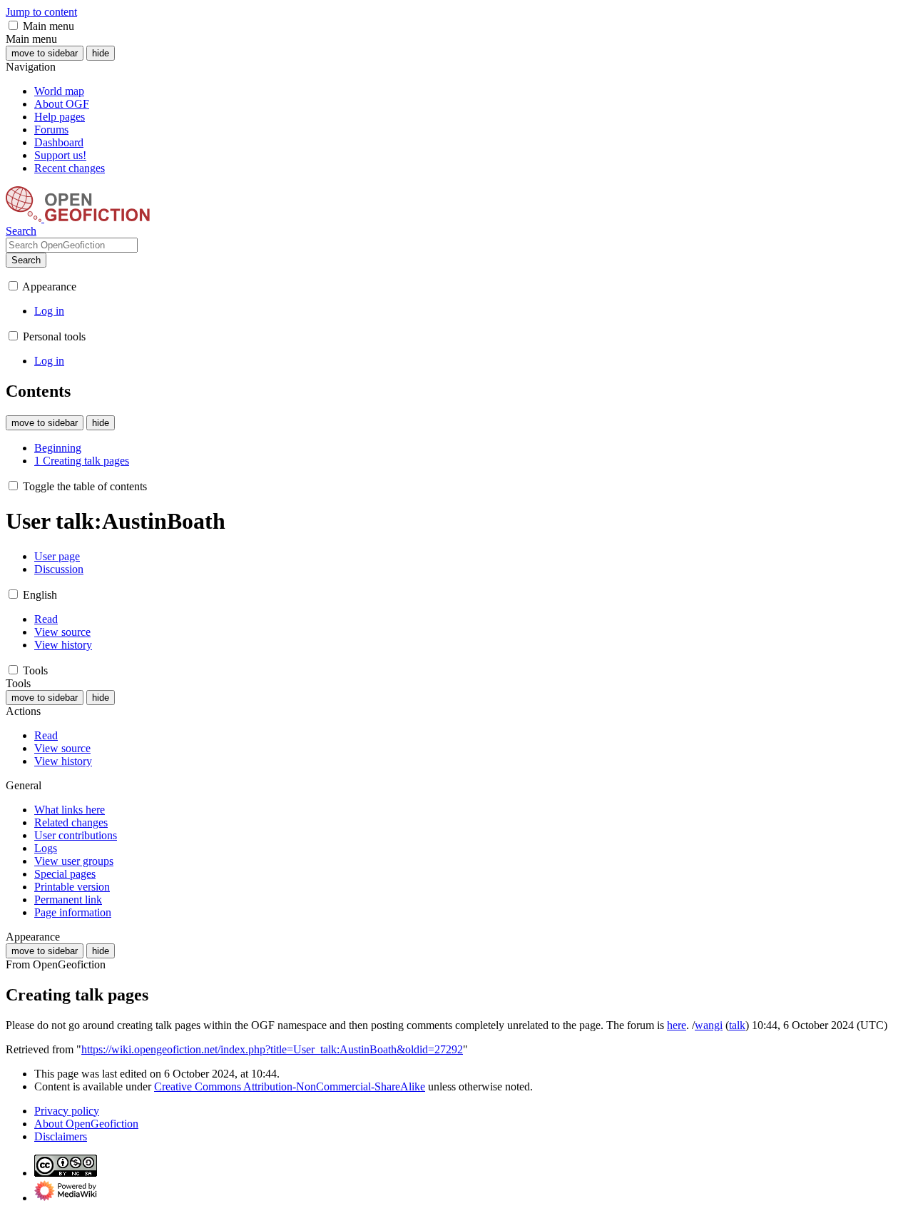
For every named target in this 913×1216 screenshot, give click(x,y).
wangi (709, 1025)
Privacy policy (66, 1111)
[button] (13, 25)
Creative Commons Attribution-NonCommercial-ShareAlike (289, 1086)
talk (737, 1025)
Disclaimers (60, 1136)
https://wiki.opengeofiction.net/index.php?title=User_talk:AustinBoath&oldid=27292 (272, 1049)
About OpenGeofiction (86, 1124)
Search (26, 260)
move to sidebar (44, 53)
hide (100, 53)
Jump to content (41, 12)
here (676, 1025)
